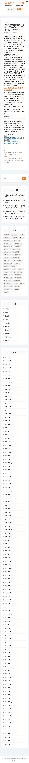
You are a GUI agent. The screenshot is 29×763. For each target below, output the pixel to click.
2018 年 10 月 (8, 663)
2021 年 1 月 (8, 568)
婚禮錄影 (14, 266)
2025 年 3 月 (8, 406)
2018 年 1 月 (8, 691)
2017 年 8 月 (8, 709)
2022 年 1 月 (8, 526)
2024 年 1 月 (8, 456)
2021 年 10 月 (8, 536)
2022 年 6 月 (8, 508)
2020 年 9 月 (8, 582)
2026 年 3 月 (8, 368)
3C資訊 (7, 309)
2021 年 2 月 (8, 565)
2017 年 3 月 (8, 726)
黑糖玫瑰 (17, 289)
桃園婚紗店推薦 (8, 277)
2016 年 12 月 (8, 737)
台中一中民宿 (17, 240)
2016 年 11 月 (8, 740)
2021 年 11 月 (8, 533)
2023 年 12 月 (8, 459)
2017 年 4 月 (8, 723)
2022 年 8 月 (8, 501)
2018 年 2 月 (8, 688)
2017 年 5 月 (8, 719)
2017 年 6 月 (8, 716)
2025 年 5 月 (8, 403)
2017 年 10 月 (8, 702)
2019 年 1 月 (8, 652)
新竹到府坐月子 (8, 275)
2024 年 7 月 (8, 435)
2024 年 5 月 (8, 442)
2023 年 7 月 (8, 477)
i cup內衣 (22, 235)
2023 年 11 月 (8, 463)
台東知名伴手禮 (17, 260)
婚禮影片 (6, 266)
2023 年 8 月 (8, 473)
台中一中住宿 (7, 240)
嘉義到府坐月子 (8, 263)
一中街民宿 (7, 237)
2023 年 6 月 (8, 480)
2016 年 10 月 (8, 744)
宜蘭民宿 (20, 269)
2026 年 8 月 (8, 357)
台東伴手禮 (7, 249)
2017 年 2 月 (8, 730)
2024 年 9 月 (8, 428)
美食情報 (15, 32)
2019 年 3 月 (8, 645)
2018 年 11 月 (8, 660)
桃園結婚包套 (17, 280)
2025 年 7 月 (8, 396)
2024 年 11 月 (8, 420)
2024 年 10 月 (8, 424)
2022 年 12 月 (8, 487)
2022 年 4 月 (8, 515)
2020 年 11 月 (8, 575)
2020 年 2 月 (8, 607)
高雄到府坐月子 (8, 289)
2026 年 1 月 (8, 375)
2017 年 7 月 (8, 712)
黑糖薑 (5, 292)
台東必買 (6, 257)
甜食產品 (7, 319)
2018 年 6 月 (8, 674)
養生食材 (7, 340)
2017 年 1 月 (8, 733)
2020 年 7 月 (8, 589)
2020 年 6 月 (8, 593)
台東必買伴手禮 (15, 257)
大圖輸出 (17, 263)
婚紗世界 (7, 316)
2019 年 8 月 (8, 628)
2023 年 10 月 (8, 466)
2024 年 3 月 (8, 449)
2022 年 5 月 (8, 512)
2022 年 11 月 (8, 491)
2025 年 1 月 (8, 413)
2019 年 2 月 (8, 649)
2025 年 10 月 (8, 385)
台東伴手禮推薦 (16, 249)
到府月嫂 (15, 237)
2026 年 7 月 (8, 361)
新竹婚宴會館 (18, 275)
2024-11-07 (8, 22)
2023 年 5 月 (8, 484)
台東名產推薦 (7, 254)
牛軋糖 (15, 283)
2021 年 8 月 (8, 544)
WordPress (14, 760)
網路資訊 (7, 323)
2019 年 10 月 (8, 621)
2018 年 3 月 (8, 684)
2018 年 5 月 (8, 677)
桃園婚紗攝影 (18, 277)
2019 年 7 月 (8, 631)
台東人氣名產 (18, 246)
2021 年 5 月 (8, 554)
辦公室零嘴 (8, 337)
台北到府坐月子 (8, 243)
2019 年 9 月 (8, 624)
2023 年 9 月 (8, 470)
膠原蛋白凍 (9, 90)
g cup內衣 (14, 235)
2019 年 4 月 (8, 642)
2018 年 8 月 (8, 670)
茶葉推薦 (7, 333)
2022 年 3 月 (8, 519)
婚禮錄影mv (7, 269)
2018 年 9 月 (8, 667)
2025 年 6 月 (8, 399)
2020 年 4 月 (8, 600)
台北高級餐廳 (7, 88)
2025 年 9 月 (8, 389)
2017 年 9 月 (8, 705)
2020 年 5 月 (8, 596)
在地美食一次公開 (14, 3)
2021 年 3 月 (8, 561)
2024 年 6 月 (8, 438)
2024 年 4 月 (8, 445)
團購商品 (7, 312)
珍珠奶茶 (22, 283)
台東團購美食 (17, 254)
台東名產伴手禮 (15, 252)
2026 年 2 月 (8, 371)
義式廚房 (7, 330)
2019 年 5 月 (8, 638)
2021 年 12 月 (8, 529)
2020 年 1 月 (8, 610)
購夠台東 (17, 286)
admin (9, 32)
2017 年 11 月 (8, 698)
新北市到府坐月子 (18, 272)
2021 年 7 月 (8, 547)
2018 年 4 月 (8, 681)
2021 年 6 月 (8, 551)
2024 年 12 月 (8, 417)
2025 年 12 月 (8, 378)
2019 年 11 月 (8, 617)
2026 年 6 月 (8, 364)
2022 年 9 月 (8, 498)
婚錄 (14, 269)
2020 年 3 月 (8, 603)
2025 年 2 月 (8, 410)
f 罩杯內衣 (6, 235)
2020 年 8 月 (8, 586)
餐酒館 (14, 88)
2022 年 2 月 (8, 522)
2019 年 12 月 (8, 614)
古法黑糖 (22, 237)
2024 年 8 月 (8, 431)
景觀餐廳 (18, 88)
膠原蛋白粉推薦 (8, 286)
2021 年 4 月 (8, 558)
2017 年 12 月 (8, 695)
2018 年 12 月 (8, 656)
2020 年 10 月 (8, 579)
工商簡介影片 (7, 272)
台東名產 (6, 252)
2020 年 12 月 (8, 572)
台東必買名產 (7, 260)
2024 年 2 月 (8, 452)
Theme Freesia (20, 758)
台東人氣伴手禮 (8, 246)
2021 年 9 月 (8, 540)
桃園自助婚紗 (7, 283)
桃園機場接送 (7, 280)
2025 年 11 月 (8, 382)
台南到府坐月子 (18, 243)
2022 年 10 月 (8, 494)
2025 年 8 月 (8, 392)
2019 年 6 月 (8, 635)
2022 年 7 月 (8, 505)
